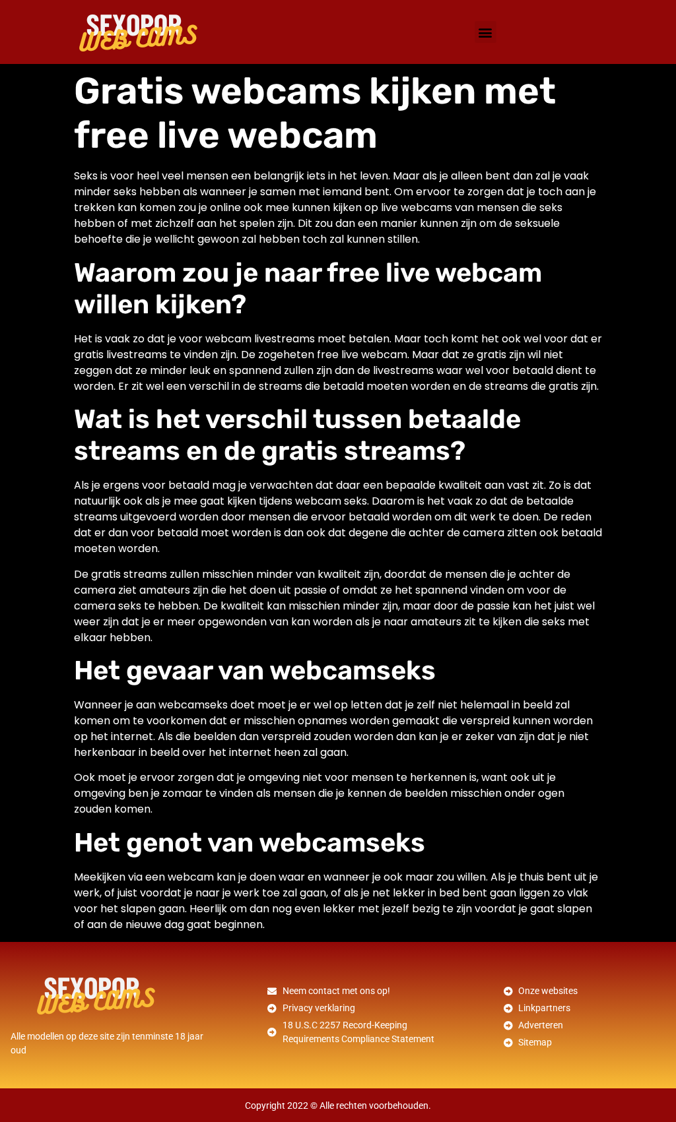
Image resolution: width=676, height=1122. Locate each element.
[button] (485, 32)
